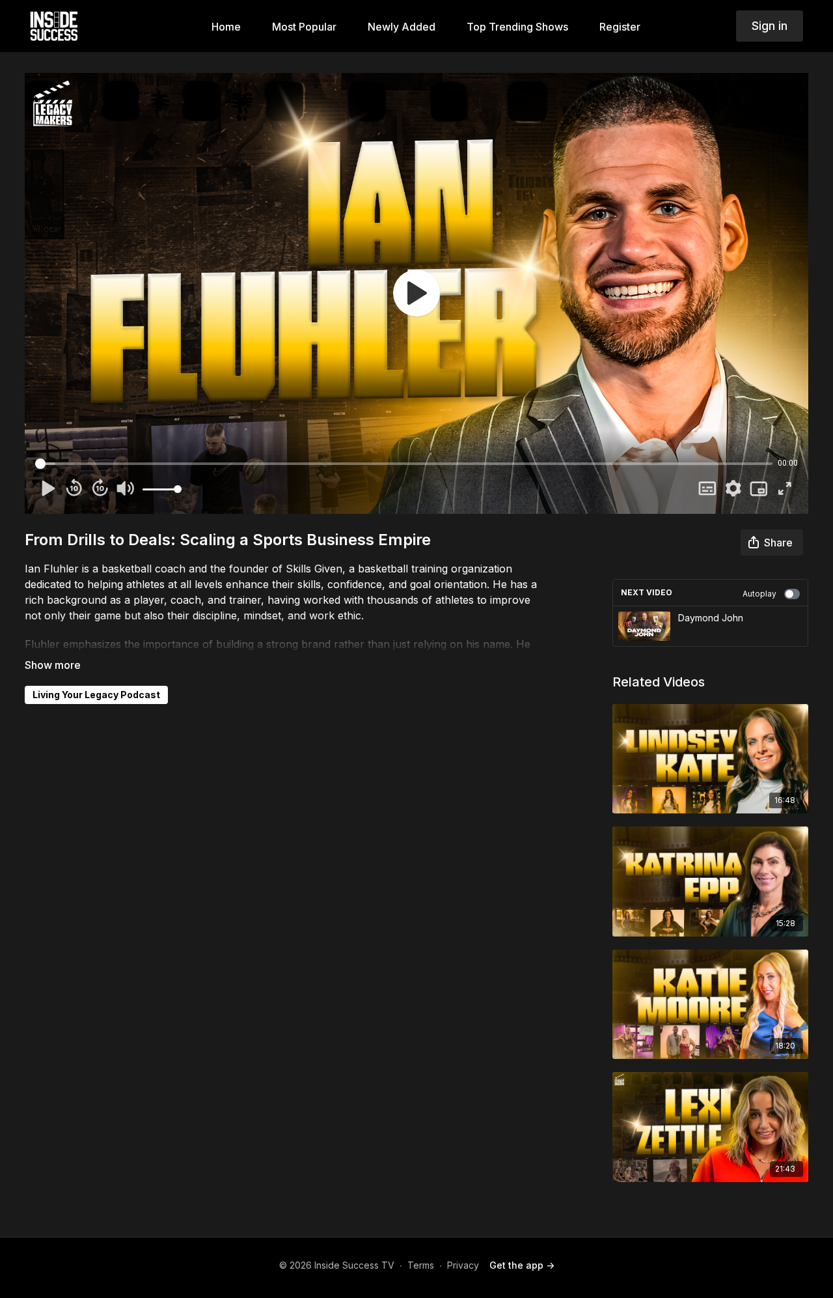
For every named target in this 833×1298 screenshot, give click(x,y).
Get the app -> (521, 1265)
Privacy (463, 1265)
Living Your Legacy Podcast (96, 694)
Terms (420, 1265)
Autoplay (759, 594)
